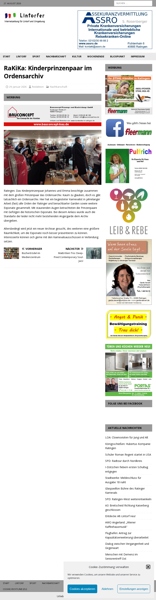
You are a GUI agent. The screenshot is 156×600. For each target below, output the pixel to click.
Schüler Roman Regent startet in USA (128, 454)
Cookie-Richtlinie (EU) (15, 589)
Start (6, 56)
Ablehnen (107, 588)
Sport (36, 56)
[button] (148, 567)
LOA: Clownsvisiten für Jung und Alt (126, 437)
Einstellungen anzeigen (133, 588)
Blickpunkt (117, 56)
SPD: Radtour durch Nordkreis (123, 461)
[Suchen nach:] (133, 3)
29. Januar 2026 (17, 86)
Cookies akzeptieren (82, 588)
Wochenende (95, 56)
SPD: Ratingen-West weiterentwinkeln (128, 499)
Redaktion (38, 86)
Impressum (138, 56)
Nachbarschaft (56, 56)
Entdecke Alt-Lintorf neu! (120, 516)
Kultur (76, 56)
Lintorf (21, 56)
